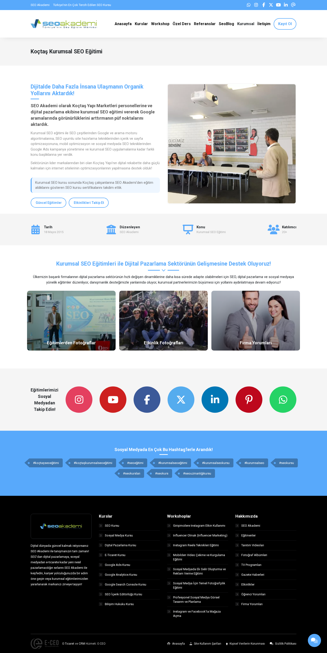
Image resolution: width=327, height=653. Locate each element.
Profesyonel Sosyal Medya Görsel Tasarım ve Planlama (196, 599)
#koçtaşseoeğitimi (46, 463)
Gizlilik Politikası (285, 643)
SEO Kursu (112, 525)
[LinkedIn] (286, 5)
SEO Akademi (250, 525)
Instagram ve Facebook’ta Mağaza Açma (197, 614)
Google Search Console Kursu (125, 584)
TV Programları (251, 565)
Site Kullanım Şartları (207, 643)
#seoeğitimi (135, 463)
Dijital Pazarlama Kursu (120, 545)
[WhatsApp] (249, 5)
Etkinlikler (247, 584)
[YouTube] (278, 5)
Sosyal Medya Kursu (119, 535)
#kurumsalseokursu (216, 463)
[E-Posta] (293, 5)
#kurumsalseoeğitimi (172, 463)
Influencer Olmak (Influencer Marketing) (200, 535)
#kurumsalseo (254, 463)
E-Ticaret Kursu (115, 555)
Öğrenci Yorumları (253, 594)
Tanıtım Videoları (252, 545)
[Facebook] (263, 5)
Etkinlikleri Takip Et (89, 203)
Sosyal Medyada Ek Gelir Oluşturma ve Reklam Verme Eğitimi (199, 571)
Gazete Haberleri (252, 574)
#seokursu (286, 463)
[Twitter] (271, 5)
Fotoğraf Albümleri (254, 555)
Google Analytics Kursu (121, 574)
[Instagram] (256, 5)
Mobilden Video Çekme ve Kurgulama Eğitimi (199, 557)
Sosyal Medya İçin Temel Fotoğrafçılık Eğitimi (199, 585)
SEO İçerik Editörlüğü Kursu (123, 594)
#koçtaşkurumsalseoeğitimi (93, 463)
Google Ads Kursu (117, 565)
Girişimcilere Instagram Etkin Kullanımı (199, 525)
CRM (82, 643)
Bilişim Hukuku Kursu (119, 604)
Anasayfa (178, 643)
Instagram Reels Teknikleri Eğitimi (196, 545)
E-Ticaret (68, 643)
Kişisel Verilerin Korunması (247, 643)
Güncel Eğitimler (49, 203)
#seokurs (161, 473)
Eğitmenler (248, 535)
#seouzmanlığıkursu (197, 473)
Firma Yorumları (252, 604)
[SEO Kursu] (64, 23)
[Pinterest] (249, 399)
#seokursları (131, 473)
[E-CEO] (45, 643)
